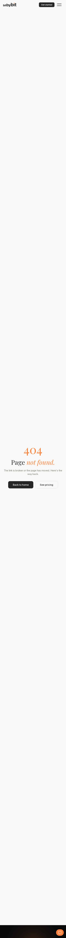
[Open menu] (59, 4)
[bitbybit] (18, 5)
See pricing (46, 484)
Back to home (21, 484)
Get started (46, 4)
